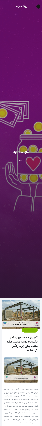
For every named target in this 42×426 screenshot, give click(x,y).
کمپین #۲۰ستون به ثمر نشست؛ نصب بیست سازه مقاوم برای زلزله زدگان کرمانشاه (22, 343)
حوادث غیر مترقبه (29, 330)
